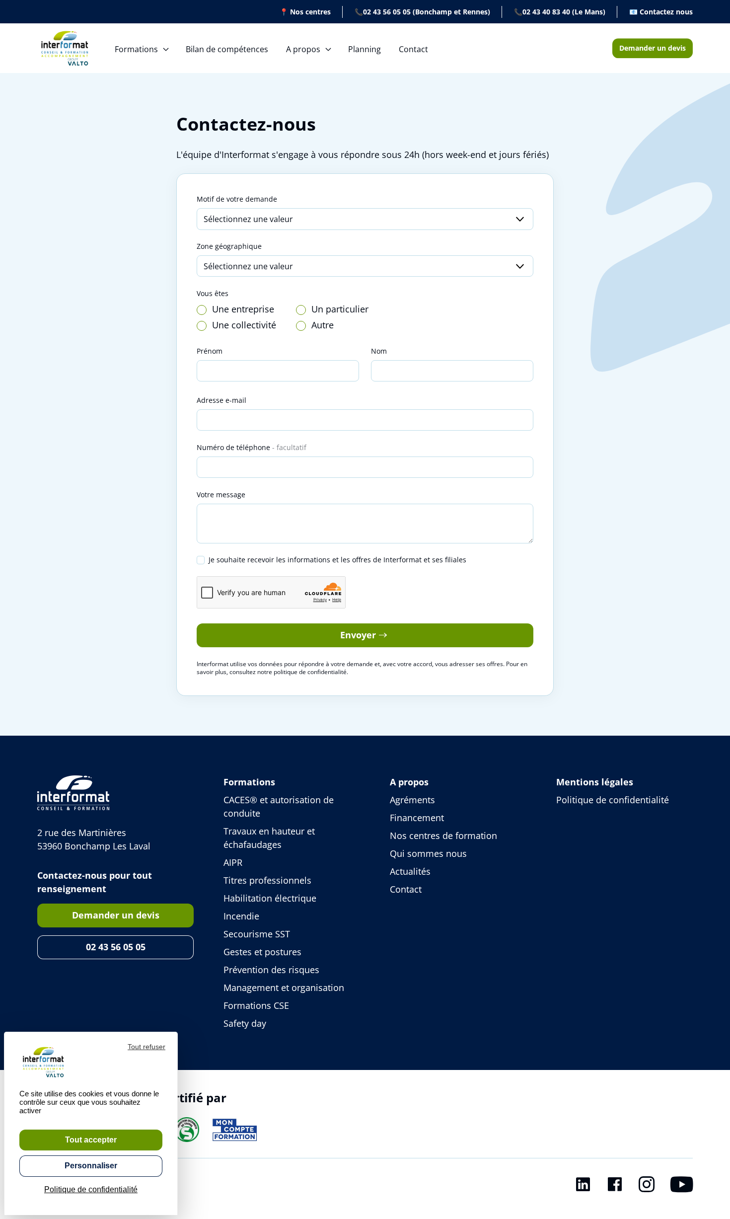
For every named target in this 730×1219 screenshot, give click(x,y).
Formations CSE (256, 1005)
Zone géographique (229, 246)
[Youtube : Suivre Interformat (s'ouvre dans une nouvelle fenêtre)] (681, 1186)
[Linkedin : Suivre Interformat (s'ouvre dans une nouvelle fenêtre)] (583, 1186)
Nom (379, 351)
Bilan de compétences (227, 49)
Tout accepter (91, 1140)
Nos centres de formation (443, 835)
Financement (417, 818)
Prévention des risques (271, 970)
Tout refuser (146, 1047)
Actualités (410, 871)
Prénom (209, 351)
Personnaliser (91, 1165)
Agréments (412, 800)
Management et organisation (283, 987)
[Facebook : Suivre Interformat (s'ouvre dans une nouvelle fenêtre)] (615, 1186)
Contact (413, 49)
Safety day (244, 1023)
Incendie (241, 916)
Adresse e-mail (221, 400)
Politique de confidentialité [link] (91, 1189)
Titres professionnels (267, 880)
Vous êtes (212, 293)
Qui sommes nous (428, 853)
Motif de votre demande (237, 199)
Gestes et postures (262, 952)
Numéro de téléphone (251, 447)
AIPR (232, 862)
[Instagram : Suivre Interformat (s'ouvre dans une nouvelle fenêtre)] (647, 1186)
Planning (364, 49)
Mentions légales (594, 782)
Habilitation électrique (269, 898)
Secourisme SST (256, 934)
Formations (136, 49)
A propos (303, 49)
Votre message (221, 494)
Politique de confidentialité (612, 800)
